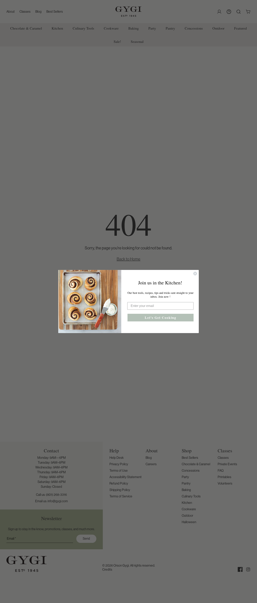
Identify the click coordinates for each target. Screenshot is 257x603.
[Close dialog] (195, 274)
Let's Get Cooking (160, 317)
